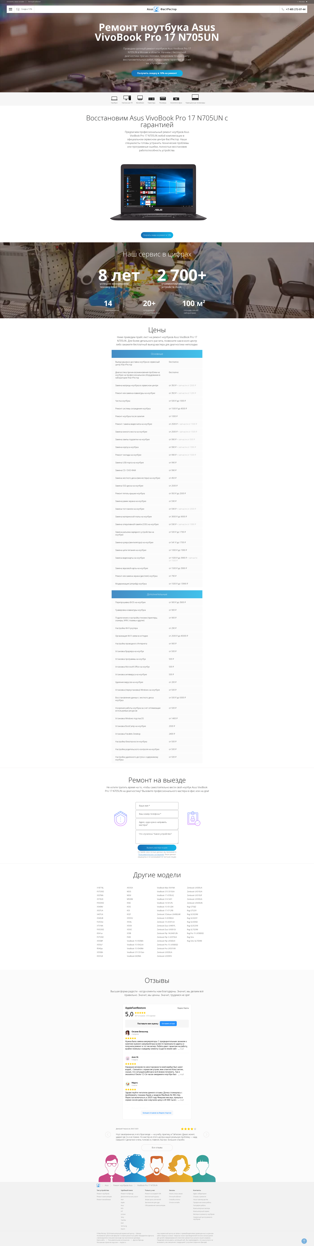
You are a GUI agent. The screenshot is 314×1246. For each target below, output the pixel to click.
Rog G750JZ (191, 907)
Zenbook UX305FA (164, 956)
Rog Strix (190, 937)
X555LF (100, 945)
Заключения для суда (152, 1202)
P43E (129, 937)
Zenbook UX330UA (194, 899)
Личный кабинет (34, 1)
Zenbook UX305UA (194, 888)
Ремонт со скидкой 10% (153, 1194)
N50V (129, 895)
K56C (129, 903)
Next (206, 1134)
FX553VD (100, 929)
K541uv (100, 933)
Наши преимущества (200, 1199)
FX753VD (100, 891)
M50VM (130, 899)
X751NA (100, 926)
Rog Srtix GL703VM (194, 941)
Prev (108, 1134)
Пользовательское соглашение (151, 854)
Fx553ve (100, 922)
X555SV (130, 918)
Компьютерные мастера (201, 1208)
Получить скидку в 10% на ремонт (157, 73)
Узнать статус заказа (176, 1194)
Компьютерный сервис (201, 1211)
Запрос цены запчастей (153, 1199)
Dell (122, 1223)
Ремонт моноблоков (104, 1199)
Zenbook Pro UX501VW (166, 948)
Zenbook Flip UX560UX (166, 941)
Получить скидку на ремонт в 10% (157, 235)
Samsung (124, 1226)
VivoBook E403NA (134, 956)
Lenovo (123, 1214)
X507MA (100, 895)
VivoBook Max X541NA (166, 888)
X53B (129, 933)
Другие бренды (138, 1240)
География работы (199, 1205)
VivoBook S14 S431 (164, 899)
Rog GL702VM (192, 929)
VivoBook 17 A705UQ (165, 895)
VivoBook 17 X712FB (165, 910)
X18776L (100, 888)
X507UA (100, 910)
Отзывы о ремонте (199, 1197)
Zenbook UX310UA (194, 891)
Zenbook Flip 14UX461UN (167, 933)
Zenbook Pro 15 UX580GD (167, 945)
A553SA (130, 888)
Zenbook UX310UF (194, 895)
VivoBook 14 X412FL (165, 903)
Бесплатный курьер (152, 1197)
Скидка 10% (26, 9)
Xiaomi (123, 1229)
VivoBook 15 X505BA (135, 941)
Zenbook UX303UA (164, 952)
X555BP (100, 941)
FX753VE (100, 937)
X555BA (100, 952)
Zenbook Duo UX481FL (166, 926)
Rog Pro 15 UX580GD (195, 933)
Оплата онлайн (174, 1202)
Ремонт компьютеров (104, 1197)
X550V (129, 926)
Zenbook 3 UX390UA (165, 918)
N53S (129, 891)
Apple (123, 1202)
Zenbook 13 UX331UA (166, 922)
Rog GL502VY (192, 918)
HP (122, 1211)
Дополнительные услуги (129, 1197)
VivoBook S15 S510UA (165, 891)
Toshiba (123, 1220)
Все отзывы (157, 1147)
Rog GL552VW (192, 926)
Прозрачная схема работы (202, 1202)
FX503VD (100, 903)
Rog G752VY (191, 910)
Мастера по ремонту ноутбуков (203, 1214)
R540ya (100, 948)
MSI (122, 1208)
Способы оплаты (174, 1199)
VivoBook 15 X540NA (135, 948)
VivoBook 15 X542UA (135, 945)
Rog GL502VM (192, 914)
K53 (128, 910)
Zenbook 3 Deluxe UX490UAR (168, 914)
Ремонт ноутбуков (103, 1194)
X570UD (100, 899)
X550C (129, 929)
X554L (129, 922)
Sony (122, 1217)
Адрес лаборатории (199, 1194)
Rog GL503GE (192, 922)
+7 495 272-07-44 (295, 9)
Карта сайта (101, 1240)
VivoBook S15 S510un (135, 952)
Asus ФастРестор (157, 9)
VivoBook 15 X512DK (165, 907)
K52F (129, 914)
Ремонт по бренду (127, 1194)
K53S (129, 907)
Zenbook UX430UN (194, 903)
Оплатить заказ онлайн (15, 1)
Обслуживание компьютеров (155, 1205)
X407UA (100, 914)
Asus (122, 1205)
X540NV (100, 907)
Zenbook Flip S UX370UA (167, 937)
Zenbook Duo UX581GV (166, 929)
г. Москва (301, 1)
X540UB (100, 918)
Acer (122, 1199)
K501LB (100, 956)
